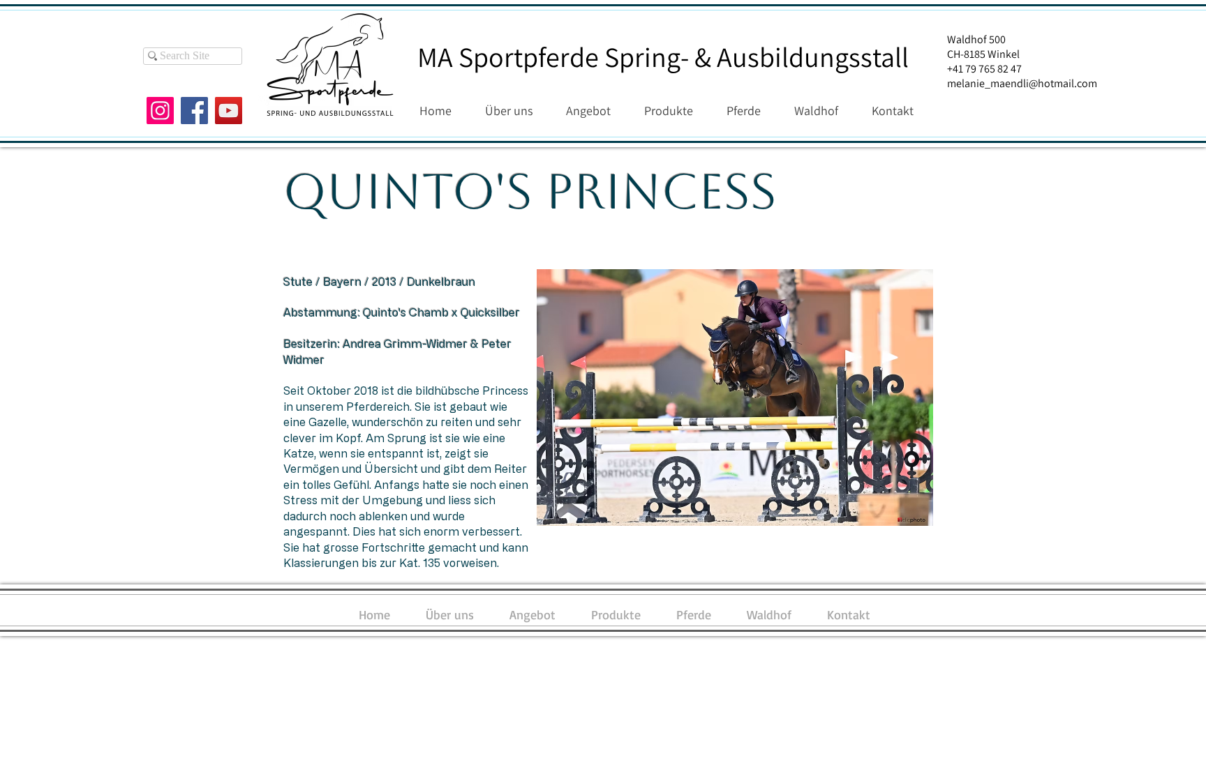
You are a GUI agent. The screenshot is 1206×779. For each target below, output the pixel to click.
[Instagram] (160, 110)
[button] (735, 397)
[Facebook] (194, 110)
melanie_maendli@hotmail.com (1022, 83)
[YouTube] (228, 110)
